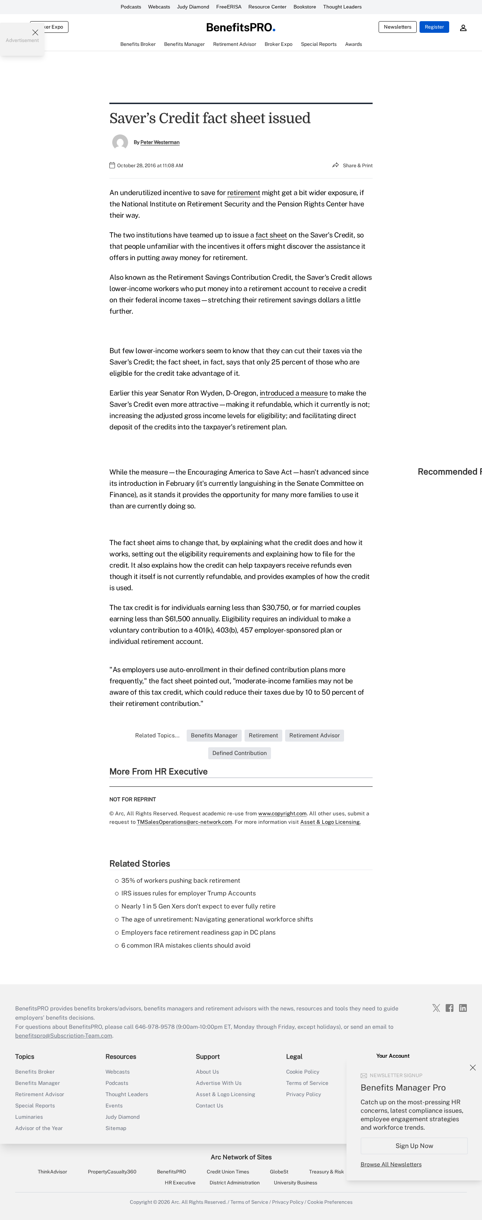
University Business (295, 1182)
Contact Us (209, 1106)
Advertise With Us (219, 1083)
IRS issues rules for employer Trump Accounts (188, 893)
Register (434, 27)
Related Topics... (157, 735)
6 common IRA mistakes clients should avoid (186, 945)
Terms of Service (307, 1083)
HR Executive (180, 1182)
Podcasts (131, 7)
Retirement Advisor (39, 1094)
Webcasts (159, 7)
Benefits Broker (35, 1072)
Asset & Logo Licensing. (330, 822)
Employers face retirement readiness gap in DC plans (198, 932)
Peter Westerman (160, 142)
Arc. (175, 1202)
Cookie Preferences (330, 1202)
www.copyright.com (282, 813)
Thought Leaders (342, 7)
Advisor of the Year (39, 1128)
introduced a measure (294, 393)
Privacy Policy (303, 1094)
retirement (243, 192)
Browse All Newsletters (391, 1164)
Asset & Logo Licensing (225, 1094)
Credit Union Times (228, 1171)
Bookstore (305, 7)
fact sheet (271, 235)
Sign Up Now (414, 1145)
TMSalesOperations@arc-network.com (184, 822)
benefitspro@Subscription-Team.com (63, 1035)
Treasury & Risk (326, 1171)
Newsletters (397, 27)
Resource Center (267, 7)
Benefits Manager (37, 1083)
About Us (207, 1072)
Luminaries (29, 1117)
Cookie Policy (302, 1072)
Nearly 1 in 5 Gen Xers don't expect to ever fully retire (198, 906)
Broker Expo (49, 27)
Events (114, 1106)
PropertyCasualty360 (112, 1171)
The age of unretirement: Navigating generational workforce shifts (217, 919)
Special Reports (35, 1106)
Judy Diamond (193, 7)
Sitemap (116, 1128)
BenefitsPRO (171, 1171)
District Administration (235, 1182)
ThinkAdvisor (52, 1171)
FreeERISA (228, 7)
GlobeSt (279, 1171)
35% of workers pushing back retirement (180, 880)
